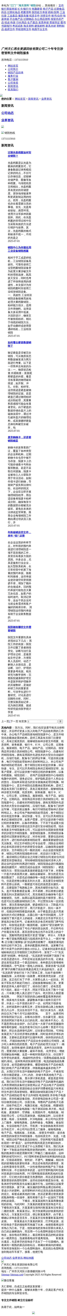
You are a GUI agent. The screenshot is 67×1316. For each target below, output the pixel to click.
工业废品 (12, 15)
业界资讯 (46, 98)
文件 (61, 5)
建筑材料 (39, 25)
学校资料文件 (23, 29)
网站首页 (13, 65)
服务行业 (13, 76)
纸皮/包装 (10, 22)
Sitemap (5, 1274)
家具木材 (51, 25)
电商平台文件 (39, 29)
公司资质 (13, 82)
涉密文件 (45, 15)
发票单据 (43, 22)
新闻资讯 (13, 86)
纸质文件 (34, 15)
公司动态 (7, 113)
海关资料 (28, 25)
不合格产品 (16, 19)
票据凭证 (54, 22)
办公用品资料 (42, 19)
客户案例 (13, 79)
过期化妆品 (13, 12)
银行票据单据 (9, 8)
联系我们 (13, 89)
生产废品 (32, 22)
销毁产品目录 (15, 72)
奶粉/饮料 (53, 12)
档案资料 (26, 12)
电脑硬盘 (37, 8)
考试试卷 (17, 25)
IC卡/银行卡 (24, 8)
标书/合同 (56, 15)
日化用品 (21, 22)
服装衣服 (23, 15)
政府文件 (10, 29)
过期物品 (28, 19)
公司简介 (13, 69)
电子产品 (48, 8)
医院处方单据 (39, 12)
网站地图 (28, 1258)
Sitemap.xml (16, 1274)
